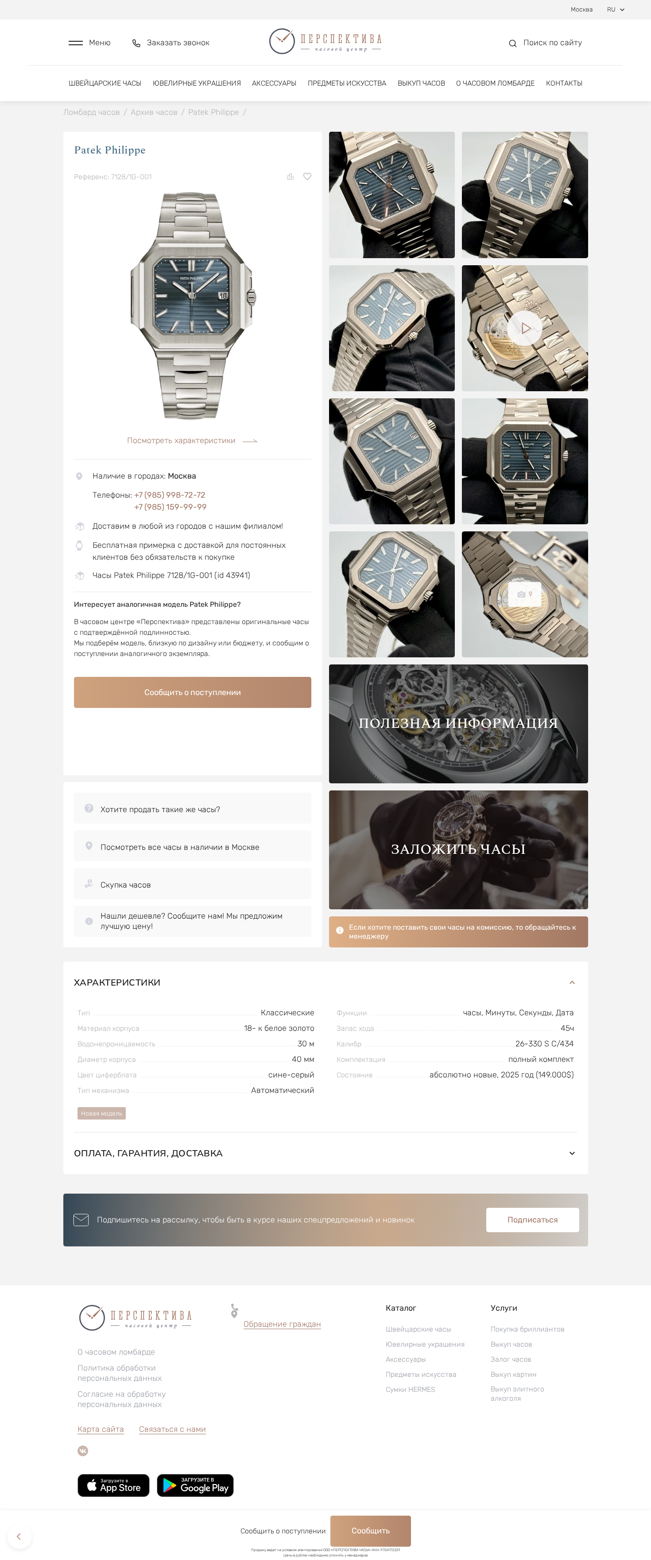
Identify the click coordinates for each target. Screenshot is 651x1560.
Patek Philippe (110, 150)
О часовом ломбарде (495, 83)
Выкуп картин (514, 1374)
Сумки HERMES (410, 1389)
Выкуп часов (421, 83)
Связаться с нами (172, 1429)
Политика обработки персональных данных (120, 1373)
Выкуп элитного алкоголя (517, 1394)
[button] (90, 43)
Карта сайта (101, 1429)
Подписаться (533, 1220)
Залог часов (511, 1359)
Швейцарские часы (105, 83)
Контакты (564, 83)
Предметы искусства (347, 83)
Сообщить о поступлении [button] (192, 692)
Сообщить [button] (371, 1531)
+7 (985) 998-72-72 (169, 495)
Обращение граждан (282, 1324)
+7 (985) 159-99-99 (170, 507)
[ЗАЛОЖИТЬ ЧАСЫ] (458, 907)
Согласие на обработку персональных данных (122, 1399)
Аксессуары (274, 83)
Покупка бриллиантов (528, 1329)
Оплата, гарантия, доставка (148, 1153)
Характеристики (117, 982)
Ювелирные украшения (197, 83)
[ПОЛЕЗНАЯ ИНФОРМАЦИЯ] (458, 781)
